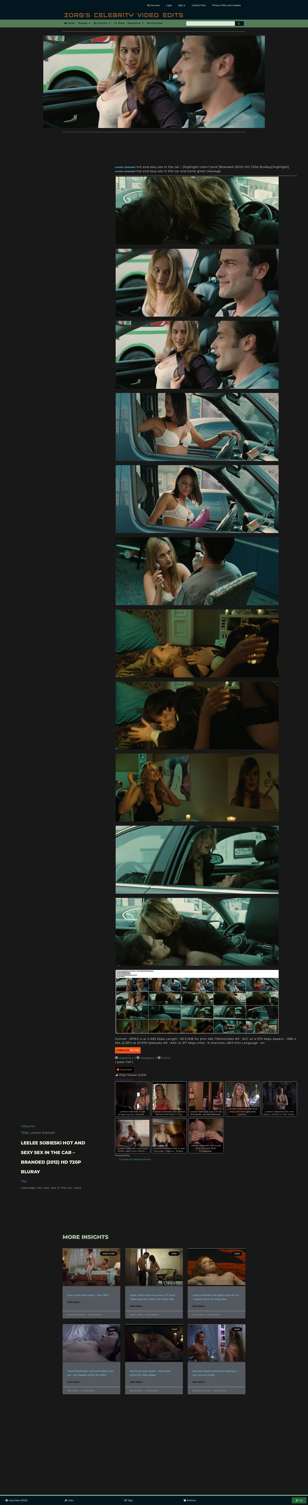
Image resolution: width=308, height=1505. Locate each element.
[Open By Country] (109, 23)
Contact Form (199, 5)
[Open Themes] (89, 23)
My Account (153, 5)
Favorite (126, 1069)
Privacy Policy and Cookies (226, 5)
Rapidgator (148, 1058)
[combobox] (210, 23)
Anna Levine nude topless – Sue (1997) (88, 1295)
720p (25, 1132)
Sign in (181, 5)
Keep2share (126, 1058)
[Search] (239, 23)
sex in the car (62, 1188)
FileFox (166, 1058)
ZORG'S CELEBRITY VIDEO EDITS (124, 15)
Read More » (74, 1302)
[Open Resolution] (142, 23)
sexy (77, 1188)
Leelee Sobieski (42, 1132)
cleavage (28, 1188)
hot (39, 1188)
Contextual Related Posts (135, 1159)
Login (169, 5)
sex (46, 1188)
